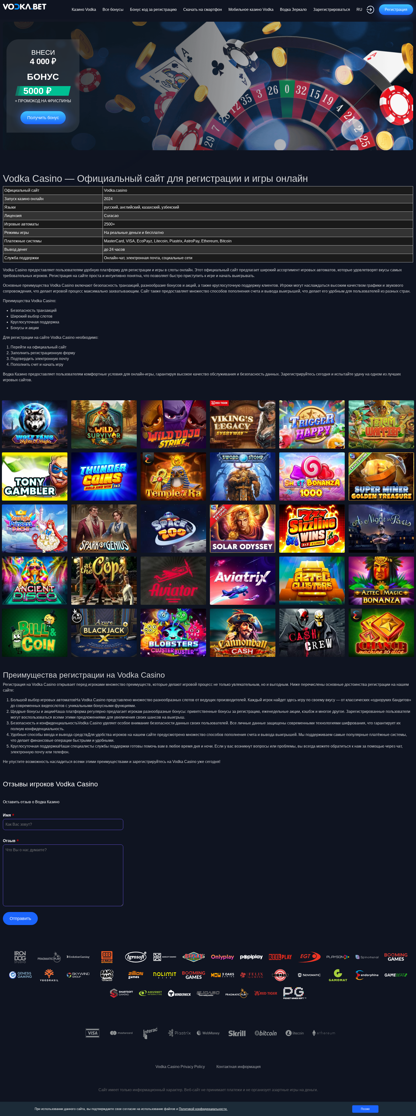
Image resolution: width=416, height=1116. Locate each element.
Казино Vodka (84, 9)
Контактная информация (238, 1067)
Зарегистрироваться (331, 9)
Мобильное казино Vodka (250, 9)
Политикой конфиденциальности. (203, 1109)
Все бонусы (113, 9)
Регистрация (396, 9)
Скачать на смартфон (202, 9)
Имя (7, 815)
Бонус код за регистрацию (153, 9)
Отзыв (9, 841)
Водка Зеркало (293, 9)
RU (359, 9)
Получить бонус (43, 117)
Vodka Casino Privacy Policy (180, 1067)
